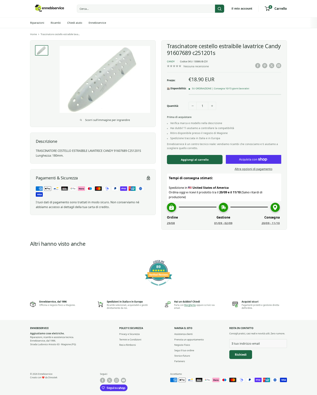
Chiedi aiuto (74, 22)
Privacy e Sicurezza (129, 334)
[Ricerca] (219, 9)
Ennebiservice (97, 22)
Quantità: (173, 106)
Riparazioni (37, 22)
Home (33, 34)
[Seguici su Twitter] (109, 380)
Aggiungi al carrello (195, 159)
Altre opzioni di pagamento (253, 169)
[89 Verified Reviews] (158, 287)
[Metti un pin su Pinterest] (264, 65)
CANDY (171, 61)
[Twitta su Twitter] (271, 65)
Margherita (190, 305)
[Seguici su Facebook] (102, 380)
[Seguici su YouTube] (123, 380)
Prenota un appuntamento (189, 339)
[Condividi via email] (278, 65)
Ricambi (56, 22)
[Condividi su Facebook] (257, 65)
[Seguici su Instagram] (116, 380)
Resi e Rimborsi (127, 344)
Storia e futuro (182, 355)
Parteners (179, 361)
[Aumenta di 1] (212, 106)
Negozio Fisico (182, 344)
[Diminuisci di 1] (192, 106)
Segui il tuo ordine (184, 350)
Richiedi (241, 355)
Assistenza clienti (183, 334)
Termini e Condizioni (130, 339)
